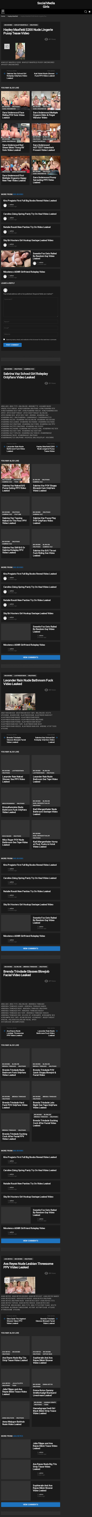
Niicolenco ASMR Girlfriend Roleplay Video (24, 271)
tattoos (52, 726)
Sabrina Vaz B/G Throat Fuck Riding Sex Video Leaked (44, 553)
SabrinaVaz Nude (9, 435)
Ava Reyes (6, 1296)
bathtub (6, 1305)
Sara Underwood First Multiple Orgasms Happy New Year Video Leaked (14, 178)
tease (52, 1307)
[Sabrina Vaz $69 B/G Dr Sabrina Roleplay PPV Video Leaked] (15, 537)
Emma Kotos (48, 1384)
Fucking (5, 715)
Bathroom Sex (8, 713)
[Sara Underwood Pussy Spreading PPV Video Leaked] (46, 165)
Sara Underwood (9, 109)
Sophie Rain (47, 1354)
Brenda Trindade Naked (36, 1006)
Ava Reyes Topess (10, 1303)
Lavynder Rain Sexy (33, 724)
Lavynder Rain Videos (11, 726)
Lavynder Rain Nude (30, 717)
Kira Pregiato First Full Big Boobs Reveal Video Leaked (30, 200)
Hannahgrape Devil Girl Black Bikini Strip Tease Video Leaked (44, 1411)
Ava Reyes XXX (43, 1303)
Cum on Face (26, 1017)
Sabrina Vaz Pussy (35, 426)
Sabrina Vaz (43, 415)
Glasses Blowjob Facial (20, 1020)
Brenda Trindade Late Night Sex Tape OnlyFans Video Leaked (45, 1105)
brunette (34, 406)
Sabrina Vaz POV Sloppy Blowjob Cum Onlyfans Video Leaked (45, 488)
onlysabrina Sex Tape (12, 411)
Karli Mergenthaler (41, 803)
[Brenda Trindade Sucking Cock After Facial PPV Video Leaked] (15, 1122)
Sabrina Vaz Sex (51, 428)
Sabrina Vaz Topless (11, 433)
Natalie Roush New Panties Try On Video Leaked (27, 227)
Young (5, 728)
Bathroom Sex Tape (26, 713)
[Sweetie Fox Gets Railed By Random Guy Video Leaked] (16, 259)
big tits (14, 406)
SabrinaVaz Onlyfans (28, 435)
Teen (16, 482)
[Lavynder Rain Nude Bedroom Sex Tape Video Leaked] (46, 764)
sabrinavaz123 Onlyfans (13, 437)
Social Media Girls (46, 5)
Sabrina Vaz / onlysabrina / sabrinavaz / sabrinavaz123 (26, 417)
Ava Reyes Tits (48, 1301)
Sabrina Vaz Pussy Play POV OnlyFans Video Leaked (44, 520)
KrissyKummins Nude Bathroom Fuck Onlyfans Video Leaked (14, 810)
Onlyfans (16, 106)
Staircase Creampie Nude (13, 1022)
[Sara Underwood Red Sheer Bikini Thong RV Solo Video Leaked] (15, 132)
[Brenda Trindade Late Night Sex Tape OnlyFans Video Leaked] (46, 1090)
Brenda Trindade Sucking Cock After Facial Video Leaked (45, 1123)
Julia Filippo (17, 1383)
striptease (42, 1307)
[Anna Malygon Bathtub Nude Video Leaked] (15, 1410)
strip (32, 1307)
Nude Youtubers (9, 408)
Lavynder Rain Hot (44, 715)
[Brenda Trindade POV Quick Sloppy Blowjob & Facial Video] (46, 1057)
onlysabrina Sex (48, 408)
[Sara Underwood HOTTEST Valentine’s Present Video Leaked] (46, 132)
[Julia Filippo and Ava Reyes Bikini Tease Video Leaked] (15, 1378)
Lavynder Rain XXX (31, 726)
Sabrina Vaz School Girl (31, 428)
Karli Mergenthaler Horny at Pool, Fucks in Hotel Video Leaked (45, 844)
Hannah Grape (50, 1402)
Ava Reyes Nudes (25, 1298)
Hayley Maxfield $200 (11, 62)
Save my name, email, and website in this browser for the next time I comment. (31, 339)
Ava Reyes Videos (27, 1303)
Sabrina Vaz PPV (48, 424)
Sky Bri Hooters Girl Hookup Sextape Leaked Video (28, 240)
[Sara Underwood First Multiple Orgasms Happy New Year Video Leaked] (15, 164)
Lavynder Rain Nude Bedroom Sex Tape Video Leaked (45, 779)
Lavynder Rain (28, 715)
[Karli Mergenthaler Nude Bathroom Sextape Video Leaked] (46, 797)
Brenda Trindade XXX (11, 1015)
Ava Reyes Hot (36, 1296)
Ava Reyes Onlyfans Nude (13, 1301)
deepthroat (49, 1017)
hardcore (15, 715)
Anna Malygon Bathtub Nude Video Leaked (13, 1423)
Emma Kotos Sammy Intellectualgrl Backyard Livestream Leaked (44, 1393)
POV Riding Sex (8, 415)
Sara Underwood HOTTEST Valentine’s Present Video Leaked (44, 147)
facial (5, 1020)
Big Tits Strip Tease (41, 1305)
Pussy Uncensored (10, 65)
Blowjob (46, 137)
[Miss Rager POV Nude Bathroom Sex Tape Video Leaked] (15, 828)
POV (4, 413)
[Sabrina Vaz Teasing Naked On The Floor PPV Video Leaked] (15, 506)
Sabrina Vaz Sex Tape (11, 431)
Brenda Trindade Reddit (33, 1011)
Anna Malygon (8, 1418)
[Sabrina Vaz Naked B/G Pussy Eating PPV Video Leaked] (15, 473)
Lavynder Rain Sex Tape (12, 724)
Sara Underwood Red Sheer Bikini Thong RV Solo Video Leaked (13, 147)
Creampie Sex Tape (10, 1017)
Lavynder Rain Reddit (32, 722)
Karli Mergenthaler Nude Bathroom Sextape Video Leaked (45, 812)
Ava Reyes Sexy (33, 1301)
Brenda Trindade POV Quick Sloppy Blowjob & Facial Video (44, 1072)
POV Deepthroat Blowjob (36, 413)
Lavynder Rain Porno (11, 722)
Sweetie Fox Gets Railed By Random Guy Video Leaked (45, 256)
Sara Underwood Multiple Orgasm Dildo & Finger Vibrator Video (45, 115)
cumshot (38, 1017)
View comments (30, 657)
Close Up (27, 1015)
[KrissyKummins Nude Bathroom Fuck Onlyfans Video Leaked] (15, 796)
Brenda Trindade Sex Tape (13, 1013)
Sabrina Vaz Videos (31, 433)
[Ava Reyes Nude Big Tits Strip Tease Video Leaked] (15, 1345)
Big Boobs (6, 106)
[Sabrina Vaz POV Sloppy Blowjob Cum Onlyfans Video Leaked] (46, 473)
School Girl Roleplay (35, 437)
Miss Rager (6, 836)
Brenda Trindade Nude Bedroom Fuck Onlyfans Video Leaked (14, 1072)
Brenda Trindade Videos (38, 1013)
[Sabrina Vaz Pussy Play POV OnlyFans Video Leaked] (46, 506)
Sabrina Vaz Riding (10, 428)
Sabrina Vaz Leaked (10, 422)
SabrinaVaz (47, 433)
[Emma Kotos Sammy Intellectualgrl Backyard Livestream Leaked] (46, 1378)
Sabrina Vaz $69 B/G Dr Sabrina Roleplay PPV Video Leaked (13, 550)
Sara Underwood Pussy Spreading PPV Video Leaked (44, 180)
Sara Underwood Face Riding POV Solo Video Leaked (13, 115)
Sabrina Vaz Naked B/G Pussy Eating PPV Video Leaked (14, 488)
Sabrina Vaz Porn (31, 424)
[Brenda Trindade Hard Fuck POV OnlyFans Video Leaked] (15, 1090)
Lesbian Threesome (19, 1307)
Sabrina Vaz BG (8, 420)
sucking (50, 437)
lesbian (5, 1307)
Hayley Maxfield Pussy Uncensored (38, 62)
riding (33, 415)
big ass (5, 406)
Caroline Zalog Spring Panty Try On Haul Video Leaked (29, 214)
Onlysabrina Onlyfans (28, 408)
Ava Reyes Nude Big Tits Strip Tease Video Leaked (14, 1359)
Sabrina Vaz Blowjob (27, 420)
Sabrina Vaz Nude (47, 422)
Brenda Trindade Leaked (13, 1006)
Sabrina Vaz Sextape (32, 431)
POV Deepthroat (15, 413)
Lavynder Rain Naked (11, 717)
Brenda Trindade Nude (12, 1008)
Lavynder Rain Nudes (11, 720)
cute (49, 713)
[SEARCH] (85, 11)
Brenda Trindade (37, 1004)
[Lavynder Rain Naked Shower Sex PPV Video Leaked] (15, 764)
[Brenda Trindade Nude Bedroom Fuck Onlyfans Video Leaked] (15, 1057)
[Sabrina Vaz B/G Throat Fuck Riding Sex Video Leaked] (46, 538)
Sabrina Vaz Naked (29, 422)
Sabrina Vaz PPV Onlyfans (13, 426)
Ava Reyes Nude (9, 1298)
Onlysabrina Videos (32, 411)
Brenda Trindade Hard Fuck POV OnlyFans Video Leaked (15, 1105)
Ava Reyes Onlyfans (42, 1298)
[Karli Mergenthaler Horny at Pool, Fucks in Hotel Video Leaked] (46, 829)
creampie (37, 1015)
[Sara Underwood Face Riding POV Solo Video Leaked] (15, 100)
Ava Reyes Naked (52, 1296)
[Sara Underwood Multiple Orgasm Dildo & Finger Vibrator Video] (46, 100)
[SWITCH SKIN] (89, 11)
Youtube (17, 514)
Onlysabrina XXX (50, 411)
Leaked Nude (46, 406)
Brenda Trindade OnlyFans (35, 1008)
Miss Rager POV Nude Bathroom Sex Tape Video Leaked (15, 842)
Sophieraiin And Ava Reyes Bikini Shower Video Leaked (43, 1360)
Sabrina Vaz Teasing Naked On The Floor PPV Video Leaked (14, 520)
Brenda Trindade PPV (11, 1011)
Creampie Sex (49, 1015)
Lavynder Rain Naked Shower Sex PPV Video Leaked (13, 779)
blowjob (24, 406)
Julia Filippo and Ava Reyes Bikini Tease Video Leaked (14, 1392)
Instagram (6, 479)
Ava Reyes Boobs (20, 1296)
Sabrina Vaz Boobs (46, 420)
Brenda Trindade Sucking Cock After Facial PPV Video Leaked (14, 1136)
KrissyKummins (8, 803)
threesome (7, 1310)
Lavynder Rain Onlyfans (33, 720)
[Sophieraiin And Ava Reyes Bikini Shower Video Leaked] (46, 1345)
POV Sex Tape (22, 415)
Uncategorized (39, 141)
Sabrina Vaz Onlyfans (11, 424)
